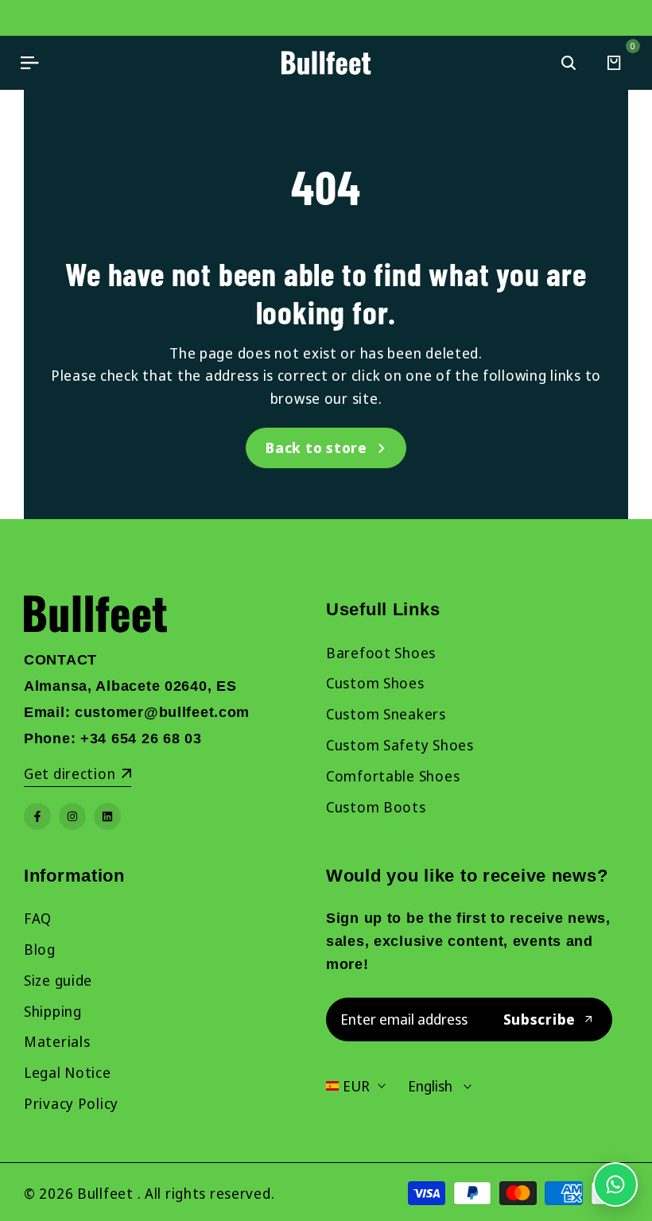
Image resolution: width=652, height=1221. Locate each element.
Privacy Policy (71, 1103)
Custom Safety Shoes (400, 744)
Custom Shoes (375, 682)
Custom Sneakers (386, 713)
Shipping (53, 1011)
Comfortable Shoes (393, 775)
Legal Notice (67, 1072)
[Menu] (29, 62)
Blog (40, 949)
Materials (57, 1041)
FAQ (38, 918)
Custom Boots (376, 806)
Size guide (58, 980)
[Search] (568, 62)
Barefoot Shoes (381, 652)
